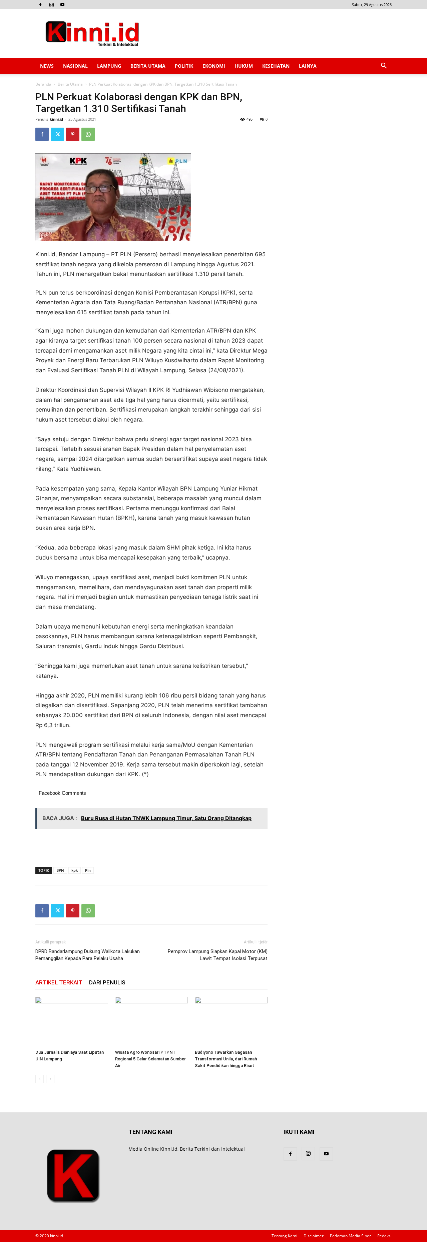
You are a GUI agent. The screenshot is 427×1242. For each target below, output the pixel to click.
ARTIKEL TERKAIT (58, 982)
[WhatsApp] (88, 134)
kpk (74, 870)
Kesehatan (276, 66)
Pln (88, 870)
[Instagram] (51, 4)
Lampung (109, 66)
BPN (60, 870)
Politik (184, 66)
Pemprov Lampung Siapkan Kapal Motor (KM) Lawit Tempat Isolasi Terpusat (218, 954)
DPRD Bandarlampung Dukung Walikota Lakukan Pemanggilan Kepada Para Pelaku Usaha (87, 954)
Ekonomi (213, 66)
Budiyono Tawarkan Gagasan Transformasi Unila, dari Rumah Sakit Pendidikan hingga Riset (226, 1059)
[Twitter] (57, 134)
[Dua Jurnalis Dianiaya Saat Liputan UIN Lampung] (71, 1022)
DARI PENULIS (107, 982)
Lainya (308, 66)
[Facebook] (40, 4)
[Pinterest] (72, 134)
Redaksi (384, 1236)
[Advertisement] (270, 34)
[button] (384, 66)
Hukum (244, 66)
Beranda (43, 84)
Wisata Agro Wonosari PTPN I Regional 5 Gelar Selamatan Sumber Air (150, 1059)
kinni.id (56, 119)
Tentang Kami (284, 1236)
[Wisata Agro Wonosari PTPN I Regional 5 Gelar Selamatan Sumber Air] (151, 1022)
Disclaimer (314, 1236)
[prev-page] (39, 1079)
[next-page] (50, 1079)
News (47, 66)
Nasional (75, 66)
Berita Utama (147, 66)
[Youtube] (62, 4)
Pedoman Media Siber (350, 1236)
